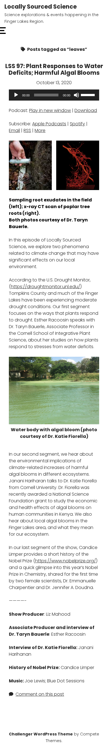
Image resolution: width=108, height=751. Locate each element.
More (40, 130)
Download (85, 110)
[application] (54, 95)
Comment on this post (40, 694)
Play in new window (50, 110)
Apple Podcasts (49, 124)
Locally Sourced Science (40, 7)
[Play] (16, 95)
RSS (27, 130)
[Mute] (76, 95)
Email (14, 130)
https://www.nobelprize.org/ (65, 561)
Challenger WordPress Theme (41, 734)
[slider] (88, 94)
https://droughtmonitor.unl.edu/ (45, 286)
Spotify (77, 124)
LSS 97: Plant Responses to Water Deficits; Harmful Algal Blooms (54, 69)
